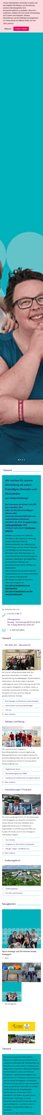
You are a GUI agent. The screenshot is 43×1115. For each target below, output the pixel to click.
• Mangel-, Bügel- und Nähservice (17, 849)
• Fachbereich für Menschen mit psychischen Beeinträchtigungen (23, 778)
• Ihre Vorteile (10, 840)
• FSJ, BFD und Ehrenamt (14, 893)
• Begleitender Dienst (12, 769)
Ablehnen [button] (7, 29)
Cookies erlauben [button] (21, 29)
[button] (21, 714)
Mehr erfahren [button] (8, 23)
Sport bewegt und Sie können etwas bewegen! (22, 701)
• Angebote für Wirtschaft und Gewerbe (19, 844)
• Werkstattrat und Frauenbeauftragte (19, 706)
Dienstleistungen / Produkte (18, 789)
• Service (8, 710)
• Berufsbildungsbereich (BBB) (16, 773)
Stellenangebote (12, 860)
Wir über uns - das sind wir (17, 645)
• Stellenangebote (11, 889)
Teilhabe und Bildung (14, 721)
